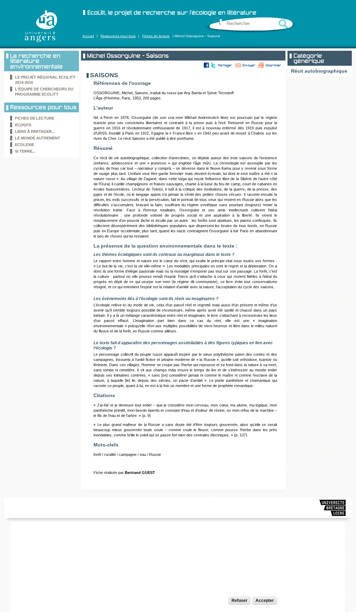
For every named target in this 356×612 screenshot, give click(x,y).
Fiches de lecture (156, 36)
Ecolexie (24, 145)
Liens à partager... (35, 131)
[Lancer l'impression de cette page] (270, 65)
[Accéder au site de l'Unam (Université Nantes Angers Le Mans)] (332, 509)
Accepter (265, 600)
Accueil (88, 36)
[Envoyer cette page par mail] (245, 65)
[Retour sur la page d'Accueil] (40, 26)
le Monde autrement (37, 138)
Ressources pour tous (118, 36)
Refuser (240, 600)
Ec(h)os (23, 125)
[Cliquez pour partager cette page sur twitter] (213, 65)
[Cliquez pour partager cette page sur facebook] (206, 65)
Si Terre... (25, 151)
